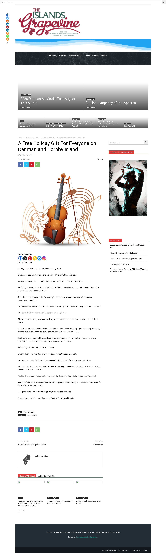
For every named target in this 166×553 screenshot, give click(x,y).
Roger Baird (90, 99)
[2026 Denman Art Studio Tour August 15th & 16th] (50, 87)
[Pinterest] (31, 164)
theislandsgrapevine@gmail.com (87, 537)
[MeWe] (7, 30)
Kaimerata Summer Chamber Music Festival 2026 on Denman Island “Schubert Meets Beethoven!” (30, 503)
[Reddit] (7, 21)
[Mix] (7, 33)
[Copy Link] (35, 258)
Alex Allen (75, 119)
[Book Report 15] (135, 119)
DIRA (21, 121)
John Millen (102, 119)
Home (20, 138)
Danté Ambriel (29, 412)
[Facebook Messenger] (39, 258)
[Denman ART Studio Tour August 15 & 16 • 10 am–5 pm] (60, 490)
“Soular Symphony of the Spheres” (124, 253)
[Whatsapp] (7, 36)
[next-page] (23, 510)
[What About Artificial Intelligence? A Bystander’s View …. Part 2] (109, 119)
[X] (25, 258)
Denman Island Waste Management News (126, 259)
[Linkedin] (7, 24)
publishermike (41, 456)
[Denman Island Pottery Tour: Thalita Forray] (89, 490)
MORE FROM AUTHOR (46, 476)
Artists (37, 138)
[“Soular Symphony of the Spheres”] (115, 87)
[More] (7, 39)
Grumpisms (98, 445)
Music (20, 498)
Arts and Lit (28, 138)
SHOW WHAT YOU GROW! (119, 264)
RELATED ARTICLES (27, 476)
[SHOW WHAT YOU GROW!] (57, 119)
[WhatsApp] (37, 164)
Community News (53, 498)
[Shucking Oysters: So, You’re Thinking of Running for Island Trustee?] (83, 119)
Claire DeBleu (26, 95)
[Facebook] (20, 164)
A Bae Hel (127, 123)
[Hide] (7, 43)
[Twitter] (26, 164)
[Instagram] (44, 258)
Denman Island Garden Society (55, 123)
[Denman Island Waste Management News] (31, 119)
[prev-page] (19, 510)
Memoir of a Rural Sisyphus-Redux (32, 445)
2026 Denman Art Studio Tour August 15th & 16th (127, 246)
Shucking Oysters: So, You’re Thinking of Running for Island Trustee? (129, 270)
